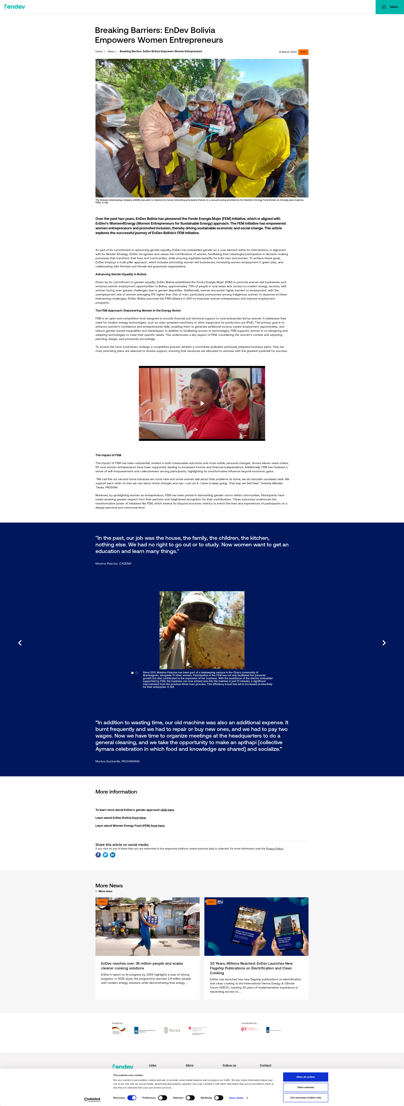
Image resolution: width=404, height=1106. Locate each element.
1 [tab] (132, 673)
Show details (236, 1098)
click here (167, 810)
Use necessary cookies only (305, 1097)
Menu (394, 7)
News (111, 51)
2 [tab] (136, 673)
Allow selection (305, 1087)
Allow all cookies (305, 1077)
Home (99, 51)
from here (139, 818)
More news (106, 891)
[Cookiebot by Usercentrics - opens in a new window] (92, 1099)
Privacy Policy (274, 849)
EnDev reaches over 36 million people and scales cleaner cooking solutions (142, 966)
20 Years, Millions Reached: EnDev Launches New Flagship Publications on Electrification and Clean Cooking (251, 968)
